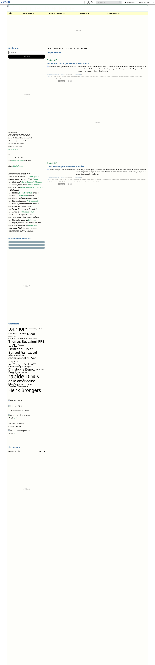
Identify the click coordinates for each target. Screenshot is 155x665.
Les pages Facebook (55, 13)
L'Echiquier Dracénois (55, 48)
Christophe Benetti (21, 369)
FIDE (40, 329)
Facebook (25, 372)
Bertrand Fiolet (20, 349)
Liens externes (27, 13)
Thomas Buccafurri (22, 341)
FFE (41, 341)
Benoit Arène (40, 369)
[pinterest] (92, 2)
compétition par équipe (19, 367)
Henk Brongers (24, 390)
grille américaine (21, 381)
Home (10, 12)
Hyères (28, 384)
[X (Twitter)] (88, 2)
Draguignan (14, 372)
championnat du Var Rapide (22, 360)
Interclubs (12, 336)
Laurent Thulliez (17, 333)
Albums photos (112, 13)
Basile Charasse (18, 386)
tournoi (16, 328)
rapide (16, 376)
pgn (22, 384)
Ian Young (14, 364)
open (32, 333)
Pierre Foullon (16, 355)
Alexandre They (31, 329)
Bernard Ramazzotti (22, 352)
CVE (12, 345)
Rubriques (83, 13)
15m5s (32, 376)
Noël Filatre (29, 364)
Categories (69, 48)
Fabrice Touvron (14, 384)
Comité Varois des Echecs (22, 338)
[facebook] (84, 2)
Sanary (21, 345)
